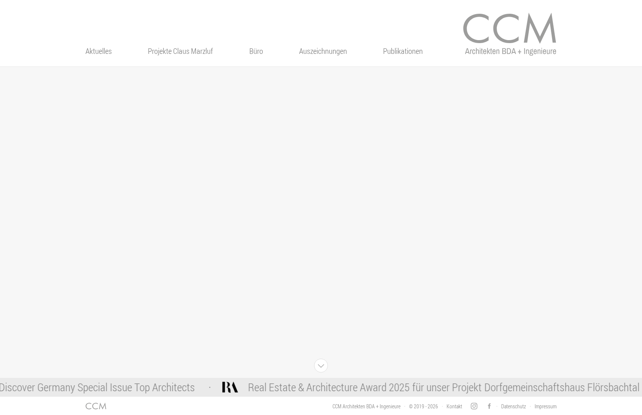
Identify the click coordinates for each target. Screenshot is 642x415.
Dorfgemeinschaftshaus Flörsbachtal (555, 387)
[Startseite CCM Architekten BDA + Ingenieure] (510, 39)
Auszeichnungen (323, 51)
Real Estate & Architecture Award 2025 (322, 387)
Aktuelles (98, 51)
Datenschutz (513, 406)
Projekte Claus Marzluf (180, 51)
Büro (256, 51)
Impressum (546, 406)
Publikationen (403, 51)
